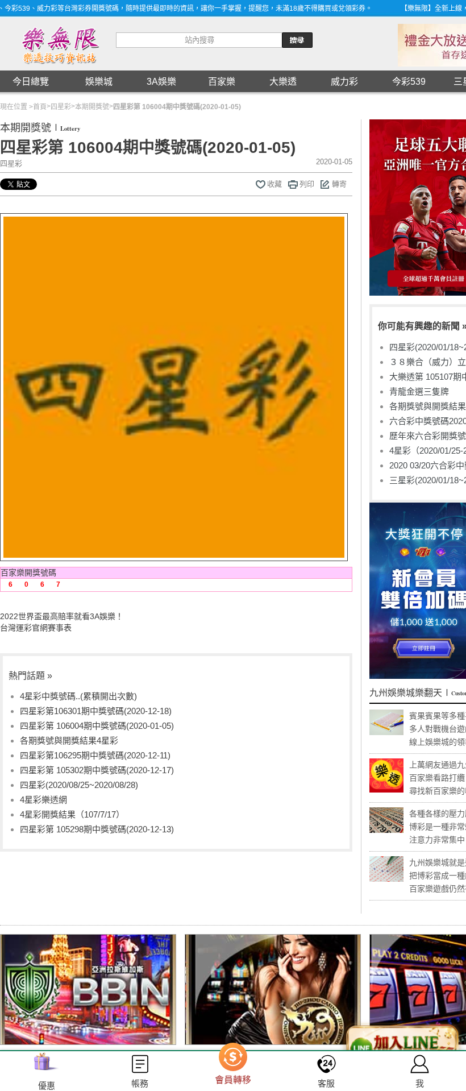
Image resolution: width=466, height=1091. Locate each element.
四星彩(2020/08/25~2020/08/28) (79, 785)
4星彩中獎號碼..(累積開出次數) (78, 696)
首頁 (40, 107)
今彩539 (409, 81)
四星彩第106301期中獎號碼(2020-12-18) (96, 711)
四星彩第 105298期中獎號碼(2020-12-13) (97, 829)
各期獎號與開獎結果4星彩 (69, 740)
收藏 (274, 184)
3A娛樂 (161, 81)
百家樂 (221, 81)
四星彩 (61, 107)
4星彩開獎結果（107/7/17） (72, 814)
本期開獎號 (92, 107)
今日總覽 (31, 81)
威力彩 (344, 81)
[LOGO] (59, 44)
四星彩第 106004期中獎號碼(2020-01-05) (97, 726)
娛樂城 (99, 81)
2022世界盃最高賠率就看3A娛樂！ (61, 616)
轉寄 (339, 184)
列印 (306, 184)
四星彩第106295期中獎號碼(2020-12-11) (95, 755)
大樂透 (283, 81)
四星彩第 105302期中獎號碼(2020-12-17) (97, 770)
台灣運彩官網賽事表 (36, 627)
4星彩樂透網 (43, 799)
